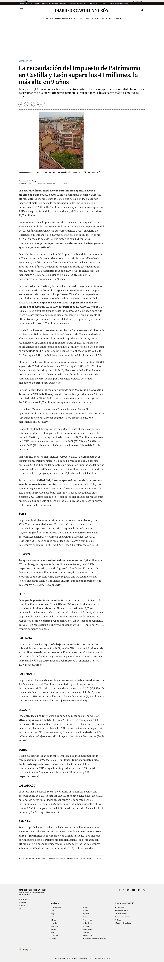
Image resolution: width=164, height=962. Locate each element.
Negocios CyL (87, 935)
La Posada (86, 926)
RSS (20, 909)
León (52, 917)
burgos (53, 18)
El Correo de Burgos (121, 914)
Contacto (22, 906)
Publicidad (22, 903)
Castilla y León (26, 61)
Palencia (54, 923)
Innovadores (87, 932)
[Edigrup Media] (25, 949)
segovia (89, 18)
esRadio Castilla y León (123, 923)
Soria (44, 859)
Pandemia (51, 859)
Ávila (52, 911)
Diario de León (120, 908)
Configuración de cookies (101, 958)
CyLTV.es (118, 920)
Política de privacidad (69, 958)
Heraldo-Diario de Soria (123, 917)
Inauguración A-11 (62, 3)
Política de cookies (85, 958)
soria (97, 18)
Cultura (85, 911)
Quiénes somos (24, 900)
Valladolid (26, 859)
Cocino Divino (87, 923)
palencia (68, 18)
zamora (117, 18)
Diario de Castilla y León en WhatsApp (114, 3)
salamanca (79, 18)
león (60, 18)
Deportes (86, 914)
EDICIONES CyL (137, 1)
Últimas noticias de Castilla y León (94, 938)
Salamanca (36, 859)
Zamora (53, 938)
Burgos (53, 914)
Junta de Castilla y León (76, 859)
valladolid (107, 18)
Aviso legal (57, 958)
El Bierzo (54, 920)
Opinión (85, 908)
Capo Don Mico (35, 3)
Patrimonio (60, 859)
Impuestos (91, 859)
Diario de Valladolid (121, 911)
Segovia (53, 929)
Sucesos (85, 917)
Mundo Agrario (88, 929)
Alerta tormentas (93, 3)
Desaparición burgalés (78, 3)
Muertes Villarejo (48, 3)
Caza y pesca (87, 920)
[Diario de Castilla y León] (81, 10)
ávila (45, 18)
